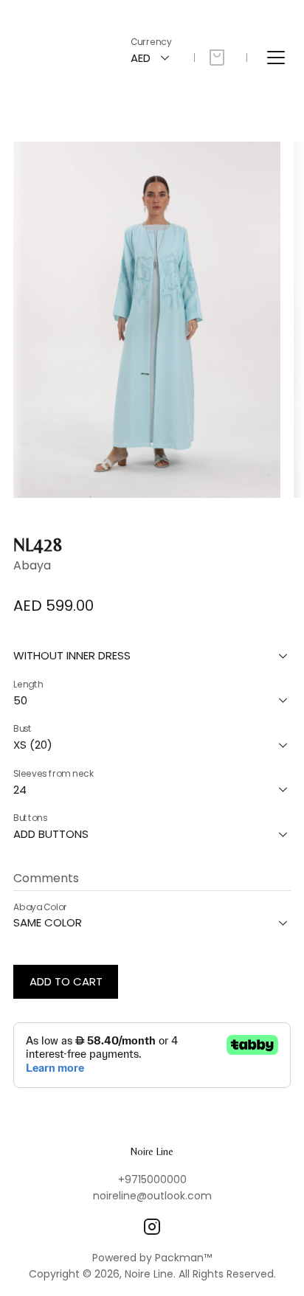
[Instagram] (152, 1227)
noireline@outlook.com (152, 1195)
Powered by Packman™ (152, 1257)
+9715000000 (152, 1179)
